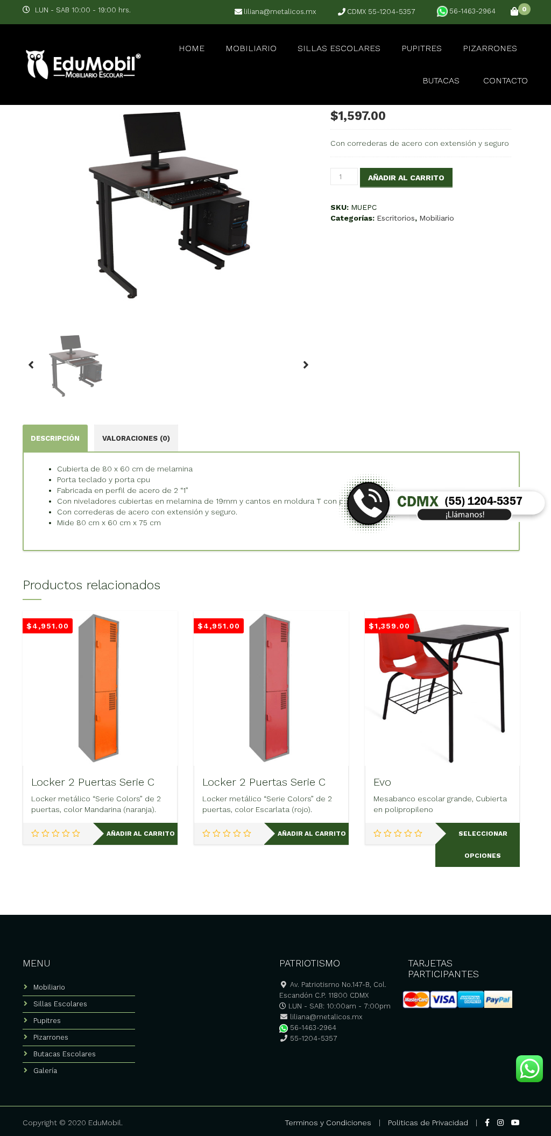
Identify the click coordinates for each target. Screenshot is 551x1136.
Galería (45, 1071)
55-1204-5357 (312, 1038)
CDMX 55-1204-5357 (381, 12)
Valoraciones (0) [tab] (136, 438)
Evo (382, 781)
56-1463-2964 (472, 11)
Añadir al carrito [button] (141, 833)
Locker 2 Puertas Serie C (92, 781)
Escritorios (396, 218)
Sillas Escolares (339, 48)
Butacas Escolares (64, 1054)
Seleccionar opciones (482, 844)
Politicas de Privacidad (428, 1122)
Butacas (441, 80)
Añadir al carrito (406, 177)
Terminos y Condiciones (328, 1122)
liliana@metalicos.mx (280, 12)
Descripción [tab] (55, 438)
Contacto (505, 80)
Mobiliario (251, 48)
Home (191, 48)
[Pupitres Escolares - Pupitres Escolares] (82, 63)
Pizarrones (490, 48)
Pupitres (421, 48)
